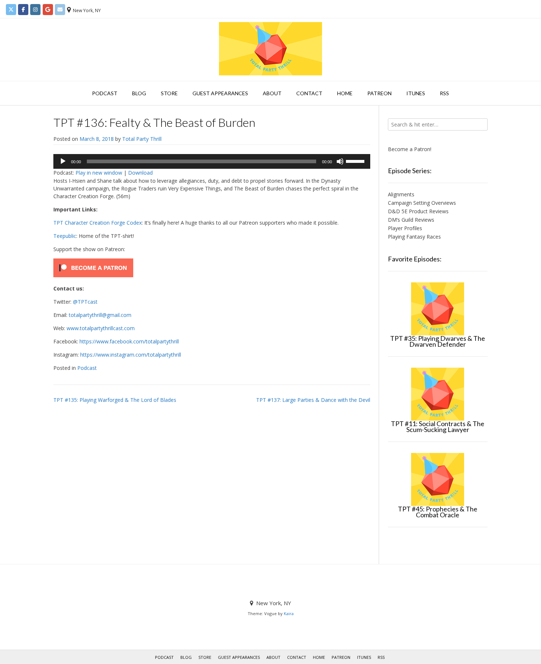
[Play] (63, 161)
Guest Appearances (220, 93)
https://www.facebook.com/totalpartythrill (129, 341)
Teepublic (64, 235)
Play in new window (98, 172)
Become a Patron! (409, 149)
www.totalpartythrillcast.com (101, 328)
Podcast (104, 93)
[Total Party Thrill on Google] (48, 9)
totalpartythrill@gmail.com (100, 314)
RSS (444, 93)
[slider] (356, 160)
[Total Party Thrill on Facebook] (23, 9)
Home (345, 93)
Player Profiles (405, 228)
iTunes (415, 93)
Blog (139, 93)
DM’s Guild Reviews (411, 219)
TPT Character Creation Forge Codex (97, 222)
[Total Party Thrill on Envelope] (60, 9)
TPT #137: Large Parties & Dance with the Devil (313, 399)
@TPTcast (85, 301)
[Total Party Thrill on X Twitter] (11, 9)
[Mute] (340, 161)
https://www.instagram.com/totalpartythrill (130, 354)
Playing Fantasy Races (414, 236)
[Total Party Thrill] (270, 48)
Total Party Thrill (142, 138)
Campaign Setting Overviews (422, 202)
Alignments (401, 194)
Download (140, 172)
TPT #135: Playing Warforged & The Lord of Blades (114, 399)
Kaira (289, 613)
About (272, 93)
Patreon (379, 93)
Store (169, 93)
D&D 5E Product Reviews (418, 211)
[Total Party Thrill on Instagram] (35, 9)
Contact (309, 93)
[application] (211, 161)
